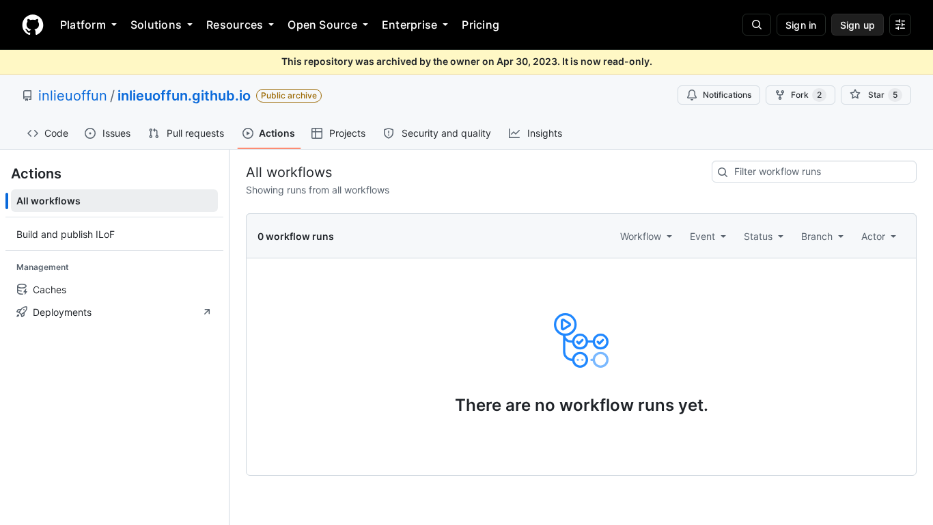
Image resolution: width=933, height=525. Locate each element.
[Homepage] (33, 25)
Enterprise (409, 24)
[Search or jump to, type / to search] (756, 25)
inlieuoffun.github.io (184, 96)
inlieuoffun (72, 96)
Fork (806, 95)
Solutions (156, 24)
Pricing (480, 24)
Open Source (322, 24)
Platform (83, 24)
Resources (234, 24)
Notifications (727, 95)
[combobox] (814, 172)
